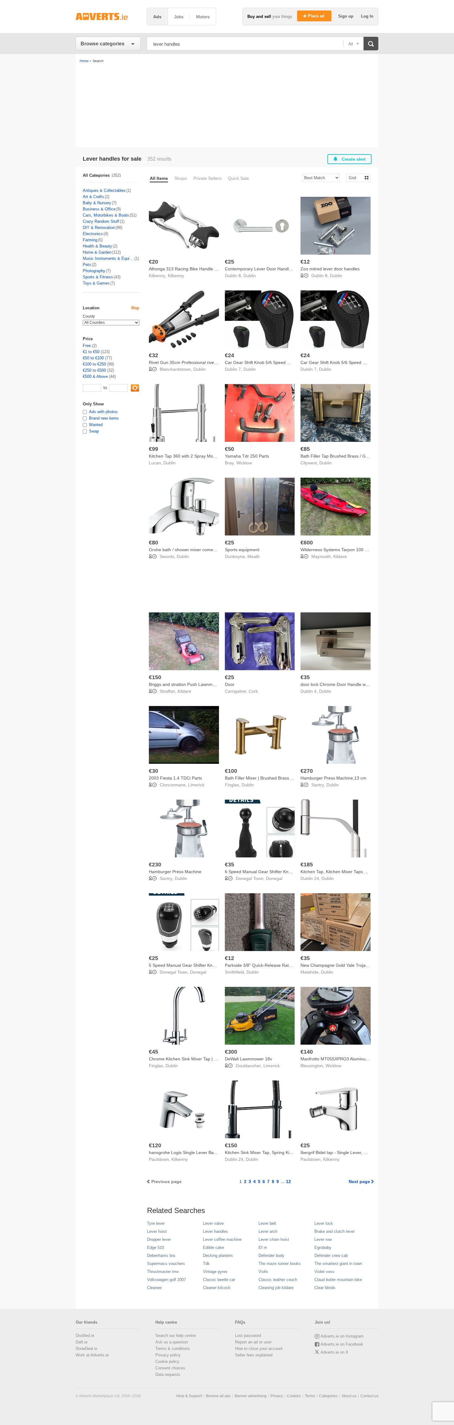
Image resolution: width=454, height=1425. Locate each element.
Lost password (248, 1335)
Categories (328, 1396)
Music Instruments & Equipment (108, 258)
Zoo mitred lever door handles (330, 268)
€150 (155, 677)
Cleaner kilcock (216, 1287)
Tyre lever (156, 1223)
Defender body (271, 1255)
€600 (307, 542)
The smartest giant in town (338, 1263)
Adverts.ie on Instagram (342, 1336)
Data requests (167, 1374)
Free (87, 345)
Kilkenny (176, 275)
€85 (305, 449)
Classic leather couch (278, 1279)
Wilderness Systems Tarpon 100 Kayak (339, 549)
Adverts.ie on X (334, 1352)
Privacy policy (168, 1355)
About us (349, 1396)
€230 (155, 864)
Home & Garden (97, 252)
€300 (231, 1052)
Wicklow (244, 462)
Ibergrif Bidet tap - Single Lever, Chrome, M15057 (349, 1152)
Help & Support (189, 1396)
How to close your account (259, 1348)
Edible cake (213, 1247)
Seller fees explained (253, 1355)
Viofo (263, 1271)
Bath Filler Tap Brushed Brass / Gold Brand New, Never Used (360, 456)
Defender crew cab (331, 1255)
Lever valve (213, 1223)
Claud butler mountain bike (338, 1279)
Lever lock (323, 1223)
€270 (307, 771)
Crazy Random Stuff (101, 221)
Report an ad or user (253, 1342)
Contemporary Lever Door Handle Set (262, 268)
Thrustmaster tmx (163, 1271)
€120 (155, 1145)
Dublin (249, 275)
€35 (305, 677)
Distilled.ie (85, 1335)
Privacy (277, 1396)
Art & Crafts (93, 196)
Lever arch (268, 1231)
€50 (229, 449)
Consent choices (170, 1368)
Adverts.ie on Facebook (342, 1344)
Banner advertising (251, 1396)
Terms (310, 1396)
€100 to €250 (94, 364)
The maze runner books (280, 1263)
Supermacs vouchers (166, 1263)
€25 (229, 262)
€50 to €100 (93, 358)
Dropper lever (159, 1239)
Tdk (206, 1263)
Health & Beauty (97, 246)
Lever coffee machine (222, 1239)
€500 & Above (95, 376)
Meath (253, 556)
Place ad (317, 16)
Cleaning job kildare (276, 1287)
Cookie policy (167, 1361)
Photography (94, 271)
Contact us (369, 1396)
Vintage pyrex (215, 1271)
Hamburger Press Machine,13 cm (333, 778)
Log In (367, 16)
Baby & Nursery (97, 203)
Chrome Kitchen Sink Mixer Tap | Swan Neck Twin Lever (204, 1058)
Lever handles (215, 1231)
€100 (231, 771)
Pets (87, 264)
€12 (305, 262)
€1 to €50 (91, 351)
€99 (153, 449)
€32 (153, 355)
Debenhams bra (161, 1255)
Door (229, 684)
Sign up (346, 16)
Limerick (196, 784)
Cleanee (154, 1287)
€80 (153, 542)
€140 (307, 1052)
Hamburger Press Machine (175, 871)
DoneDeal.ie (86, 1348)
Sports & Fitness (98, 277)
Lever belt (267, 1223)
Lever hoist (157, 1231)
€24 (229, 355)
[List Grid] (355, 177)
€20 (153, 262)
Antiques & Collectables (104, 190)
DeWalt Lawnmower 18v (248, 1058)
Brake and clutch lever (334, 1231)
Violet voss (324, 1271)
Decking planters (218, 1255)
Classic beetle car (219, 1279)
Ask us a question (171, 1342)
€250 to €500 (94, 370)
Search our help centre (175, 1335)
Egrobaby (322, 1247)
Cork (253, 691)
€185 (307, 864)
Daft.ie (81, 1342)
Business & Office (99, 209)
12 (288, 1181)
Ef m (263, 1247)
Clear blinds (324, 1287)
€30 (153, 771)
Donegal (274, 878)
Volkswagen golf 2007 (166, 1279)
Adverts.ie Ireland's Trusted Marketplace (108, 16)
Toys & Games (96, 283)
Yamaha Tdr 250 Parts (247, 456)
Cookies (294, 1396)
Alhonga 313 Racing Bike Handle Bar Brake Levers (198, 268)
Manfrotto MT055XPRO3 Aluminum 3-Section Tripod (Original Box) (366, 1058)
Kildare (340, 556)
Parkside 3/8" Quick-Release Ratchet (261, 965)
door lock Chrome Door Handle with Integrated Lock (351, 684)
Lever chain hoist (274, 1239)
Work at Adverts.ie (92, 1355)
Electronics (93, 233)
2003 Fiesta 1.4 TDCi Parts (175, 778)
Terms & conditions (172, 1348)
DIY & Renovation (99, 227)
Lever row (323, 1239)
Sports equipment (242, 549)
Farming (90, 240)
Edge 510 (155, 1247)
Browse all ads (218, 1396)
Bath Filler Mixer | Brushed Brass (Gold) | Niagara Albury (280, 778)
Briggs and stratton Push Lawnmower (185, 684)
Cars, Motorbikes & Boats (106, 215)
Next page (359, 1181)
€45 (153, 1052)
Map (135, 308)
